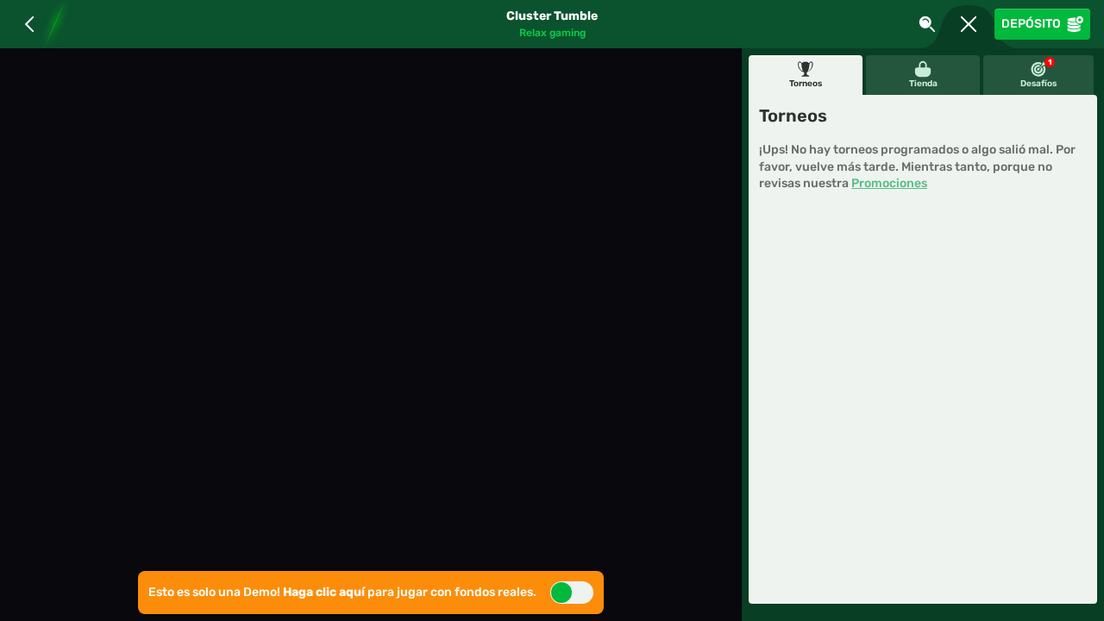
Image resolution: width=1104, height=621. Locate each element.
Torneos (805, 83)
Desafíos (1038, 73)
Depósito (1031, 23)
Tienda (923, 83)
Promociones (889, 183)
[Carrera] (968, 24)
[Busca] (927, 24)
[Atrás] (29, 24)
